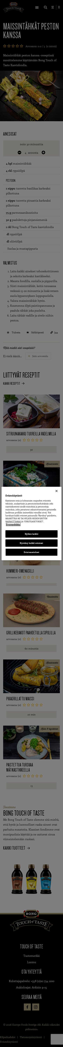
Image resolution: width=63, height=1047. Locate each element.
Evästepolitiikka (13, 524)
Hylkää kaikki (31, 534)
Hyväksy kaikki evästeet (31, 543)
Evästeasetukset (31, 552)
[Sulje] (56, 491)
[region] (31, 523)
